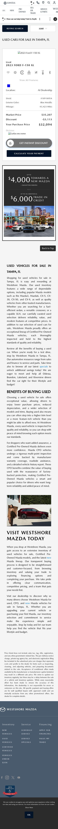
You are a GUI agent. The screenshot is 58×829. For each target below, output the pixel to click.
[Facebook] (2, 778)
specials (44, 366)
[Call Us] (38, 3)
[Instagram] (7, 778)
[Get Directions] (43, 3)
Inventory (8, 724)
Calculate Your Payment (29, 153)
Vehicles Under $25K (7, 759)
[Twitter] (12, 778)
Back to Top (48, 248)
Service (26, 724)
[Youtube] (19, 778)
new (49, 557)
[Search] (48, 3)
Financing (45, 724)
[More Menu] (3, 10)
